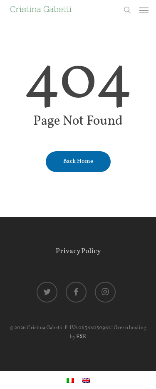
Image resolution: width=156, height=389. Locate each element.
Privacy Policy (78, 251)
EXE (81, 337)
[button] (144, 10)
